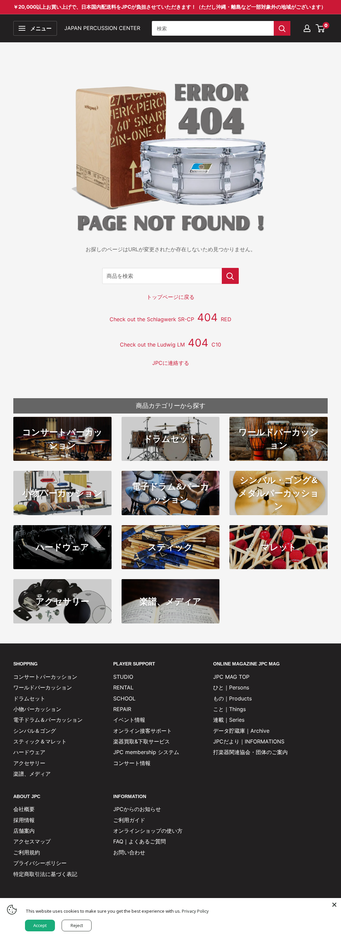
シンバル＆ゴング (34, 730)
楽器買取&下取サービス (141, 741)
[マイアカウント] (307, 28)
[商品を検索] (230, 276)
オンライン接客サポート (142, 730)
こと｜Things (229, 709)
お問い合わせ (129, 852)
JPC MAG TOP (231, 676)
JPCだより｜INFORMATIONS (248, 741)
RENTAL (123, 687)
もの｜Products (232, 698)
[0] (320, 28)
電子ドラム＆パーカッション (48, 719)
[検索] (282, 28)
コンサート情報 (132, 763)
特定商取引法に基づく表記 (45, 874)
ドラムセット (29, 698)
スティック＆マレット (40, 741)
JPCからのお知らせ (137, 809)
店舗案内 (24, 830)
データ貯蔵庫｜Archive (241, 730)
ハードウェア (29, 752)
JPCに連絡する (170, 363)
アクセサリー (29, 763)
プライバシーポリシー (40, 863)
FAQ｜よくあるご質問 (139, 841)
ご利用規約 (26, 852)
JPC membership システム (146, 752)
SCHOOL (124, 698)
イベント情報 (129, 719)
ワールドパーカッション (42, 687)
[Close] (334, 904)
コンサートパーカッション (45, 676)
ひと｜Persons (231, 687)
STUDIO (123, 676)
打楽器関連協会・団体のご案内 (250, 752)
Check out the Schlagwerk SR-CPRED (170, 319)
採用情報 (24, 820)
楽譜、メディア (32, 773)
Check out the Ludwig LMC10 (170, 344)
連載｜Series (228, 719)
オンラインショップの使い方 (147, 830)
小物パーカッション (37, 709)
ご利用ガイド (129, 820)
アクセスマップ (32, 841)
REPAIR (122, 709)
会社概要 (24, 809)
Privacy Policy (195, 911)
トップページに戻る (170, 297)
